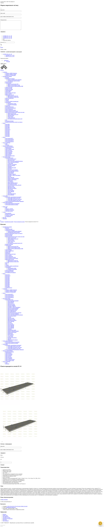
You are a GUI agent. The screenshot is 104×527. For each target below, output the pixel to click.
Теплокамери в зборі (12, 103)
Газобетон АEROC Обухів (10, 74)
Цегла (4, 137)
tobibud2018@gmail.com (11, 507)
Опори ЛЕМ (7, 91)
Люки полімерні (8, 152)
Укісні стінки (10, 116)
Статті (4, 212)
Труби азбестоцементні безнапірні (12, 203)
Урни (6, 143)
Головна (2, 221)
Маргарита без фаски (12, 188)
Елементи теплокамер (12, 104)
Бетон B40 (7, 136)
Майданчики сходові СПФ (13, 97)
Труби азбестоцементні (7, 202)
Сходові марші (8, 82)
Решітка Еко (10, 180)
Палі (6, 119)
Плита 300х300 (11, 191)
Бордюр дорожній (11, 165)
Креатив (9, 176)
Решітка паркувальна (12, 179)
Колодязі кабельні (9, 81)
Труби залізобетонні (9, 106)
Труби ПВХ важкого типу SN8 (14, 200)
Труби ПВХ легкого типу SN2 (14, 198)
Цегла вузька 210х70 (12, 158)
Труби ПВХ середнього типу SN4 (15, 199)
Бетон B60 (7, 127)
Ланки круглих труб (12, 113)
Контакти (5, 218)
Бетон (4, 123)
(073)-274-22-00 (17, 506)
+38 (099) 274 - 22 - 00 (7, 36)
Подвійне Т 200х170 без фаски (14, 175)
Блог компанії (6, 520)
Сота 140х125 (10, 181)
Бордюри (7, 77)
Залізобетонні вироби (7, 76)
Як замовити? (8, 216)
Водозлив (10, 168)
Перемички (7, 105)
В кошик (2, 464)
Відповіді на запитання (10, 214)
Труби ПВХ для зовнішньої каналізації (13, 197)
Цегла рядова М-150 (9, 141)
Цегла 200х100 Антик (12, 183)
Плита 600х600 (11, 194)
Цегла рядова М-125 (9, 140)
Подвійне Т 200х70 (12, 174)
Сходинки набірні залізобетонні (11, 101)
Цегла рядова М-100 (9, 139)
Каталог (2, 70)
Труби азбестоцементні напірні (11, 204)
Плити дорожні (8, 93)
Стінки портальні (11, 117)
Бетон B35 (7, 135)
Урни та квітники (6, 142)
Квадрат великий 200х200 (13, 170)
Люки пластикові (8, 151)
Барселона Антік (11, 160)
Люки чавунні (8, 154)
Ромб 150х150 (10, 173)
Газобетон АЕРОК (9, 208)
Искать (1, 42)
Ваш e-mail (2, 13)
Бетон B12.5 (7, 129)
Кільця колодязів (8, 88)
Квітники (7, 144)
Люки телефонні (8, 153)
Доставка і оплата (9, 215)
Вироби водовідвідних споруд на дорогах (13, 122)
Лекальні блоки (11, 115)
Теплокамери (8, 102)
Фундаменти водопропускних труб (15, 118)
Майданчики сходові (9, 94)
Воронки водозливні (9, 147)
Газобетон (5, 72)
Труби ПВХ (5, 195)
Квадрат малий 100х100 (13, 169)
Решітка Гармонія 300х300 (13, 178)
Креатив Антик (11, 186)
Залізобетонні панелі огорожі (14, 80)
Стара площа (10, 163)
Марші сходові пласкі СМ (13, 84)
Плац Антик (10, 189)
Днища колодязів (8, 87)
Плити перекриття (9, 109)
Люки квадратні (8, 150)
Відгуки (4, 217)
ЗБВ (6, 207)
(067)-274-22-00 (10, 506)
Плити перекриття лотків (10, 110)
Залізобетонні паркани (10, 78)
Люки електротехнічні (10, 155)
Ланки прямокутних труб (13, 114)
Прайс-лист (5, 206)
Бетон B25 (7, 132)
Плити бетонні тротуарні (10, 92)
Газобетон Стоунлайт (9, 209)
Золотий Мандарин (9, 157)
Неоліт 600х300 (11, 177)
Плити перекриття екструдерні (11, 111)
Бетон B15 (7, 130)
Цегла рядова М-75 (9, 138)
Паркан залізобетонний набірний (14, 79)
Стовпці (7, 100)
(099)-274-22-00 (24, 506)
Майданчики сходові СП (13, 95)
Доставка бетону (8, 287)
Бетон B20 (7, 131)
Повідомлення (3, 19)
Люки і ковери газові (9, 149)
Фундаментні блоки (9, 120)
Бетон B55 (7, 126)
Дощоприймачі (8, 148)
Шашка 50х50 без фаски (13, 182)
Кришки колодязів (9, 89)
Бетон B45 (7, 124)
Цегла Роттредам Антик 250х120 (14, 185)
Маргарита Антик (11, 187)
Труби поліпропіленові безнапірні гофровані (14, 201)
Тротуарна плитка (6, 156)
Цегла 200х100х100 (12, 193)
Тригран (9, 192)
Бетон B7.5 (7, 128)
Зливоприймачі (8, 90)
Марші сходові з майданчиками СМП (15, 86)
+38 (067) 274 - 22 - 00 (7, 35)
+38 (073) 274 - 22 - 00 (7, 38)
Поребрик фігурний (12, 167)
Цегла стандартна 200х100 (13, 162)
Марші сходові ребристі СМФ (14, 85)
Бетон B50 (7, 125)
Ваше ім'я (2, 9)
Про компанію (8, 213)
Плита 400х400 (11, 172)
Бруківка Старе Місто (12, 164)
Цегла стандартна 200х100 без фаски (15, 161)
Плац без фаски (11, 190)
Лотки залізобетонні (9, 98)
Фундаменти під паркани (10, 107)
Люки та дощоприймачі (8, 145)
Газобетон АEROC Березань (11, 73)
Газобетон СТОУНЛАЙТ (10, 75)
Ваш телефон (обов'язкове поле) (7, 16)
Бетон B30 (7, 134)
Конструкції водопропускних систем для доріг (14, 112)
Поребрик (10, 166)
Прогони (7, 99)
